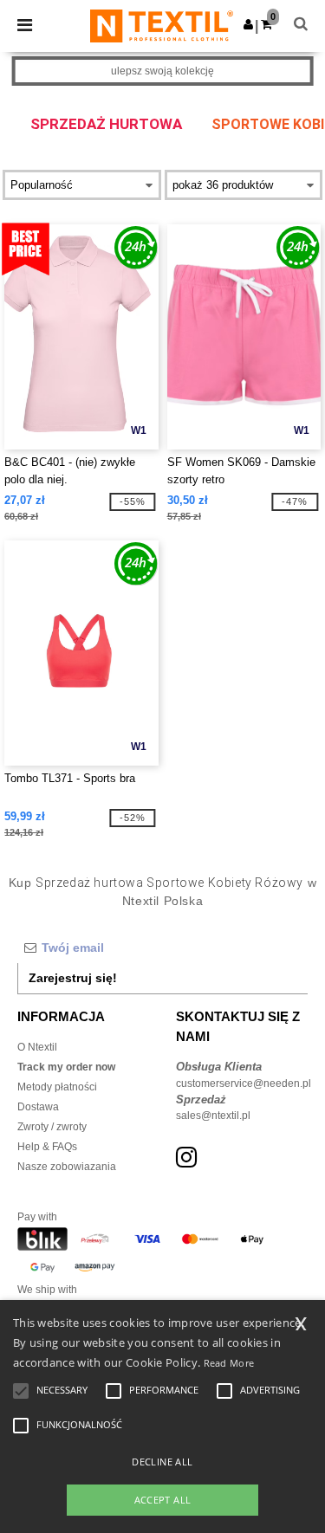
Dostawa (38, 1107)
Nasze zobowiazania (66, 1167)
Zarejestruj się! (73, 978)
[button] (248, 24)
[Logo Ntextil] (161, 25)
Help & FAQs (47, 1147)
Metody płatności (57, 1087)
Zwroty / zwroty (52, 1127)
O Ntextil (37, 1047)
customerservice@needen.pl (243, 1083)
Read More (229, 1362)
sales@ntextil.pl (213, 1115)
